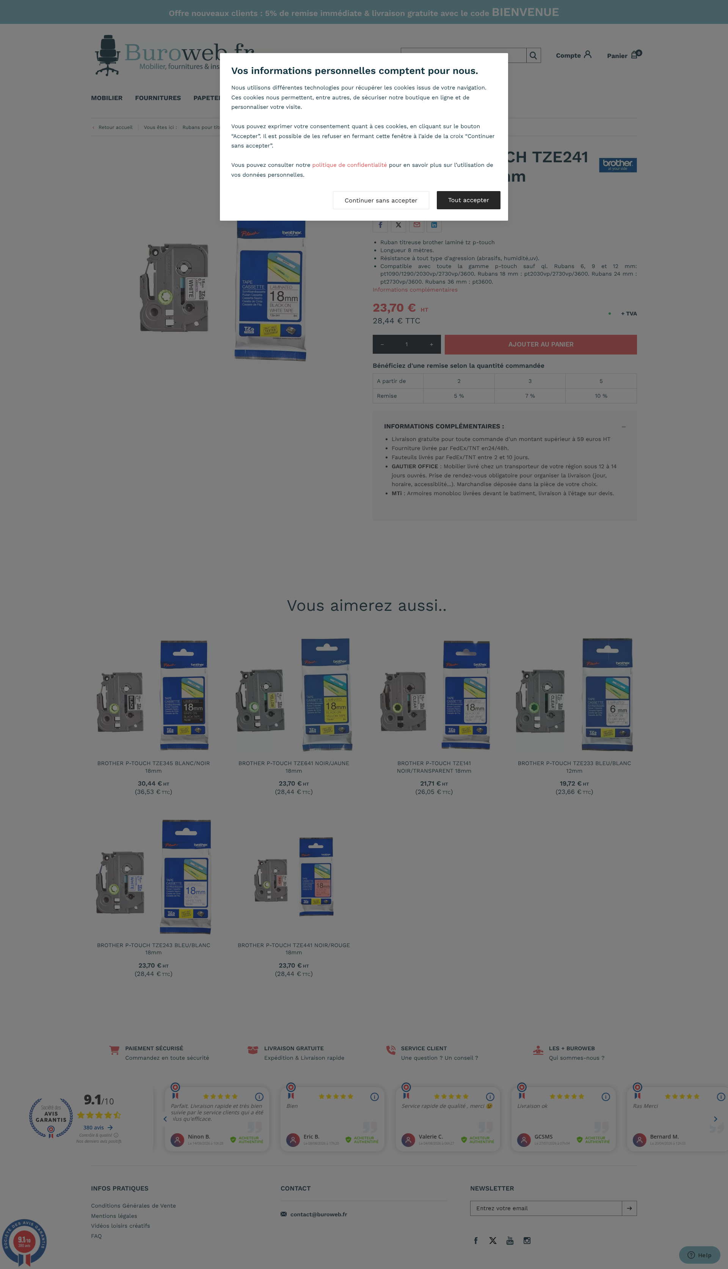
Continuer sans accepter (381, 200)
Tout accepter (468, 200)
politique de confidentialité (349, 165)
